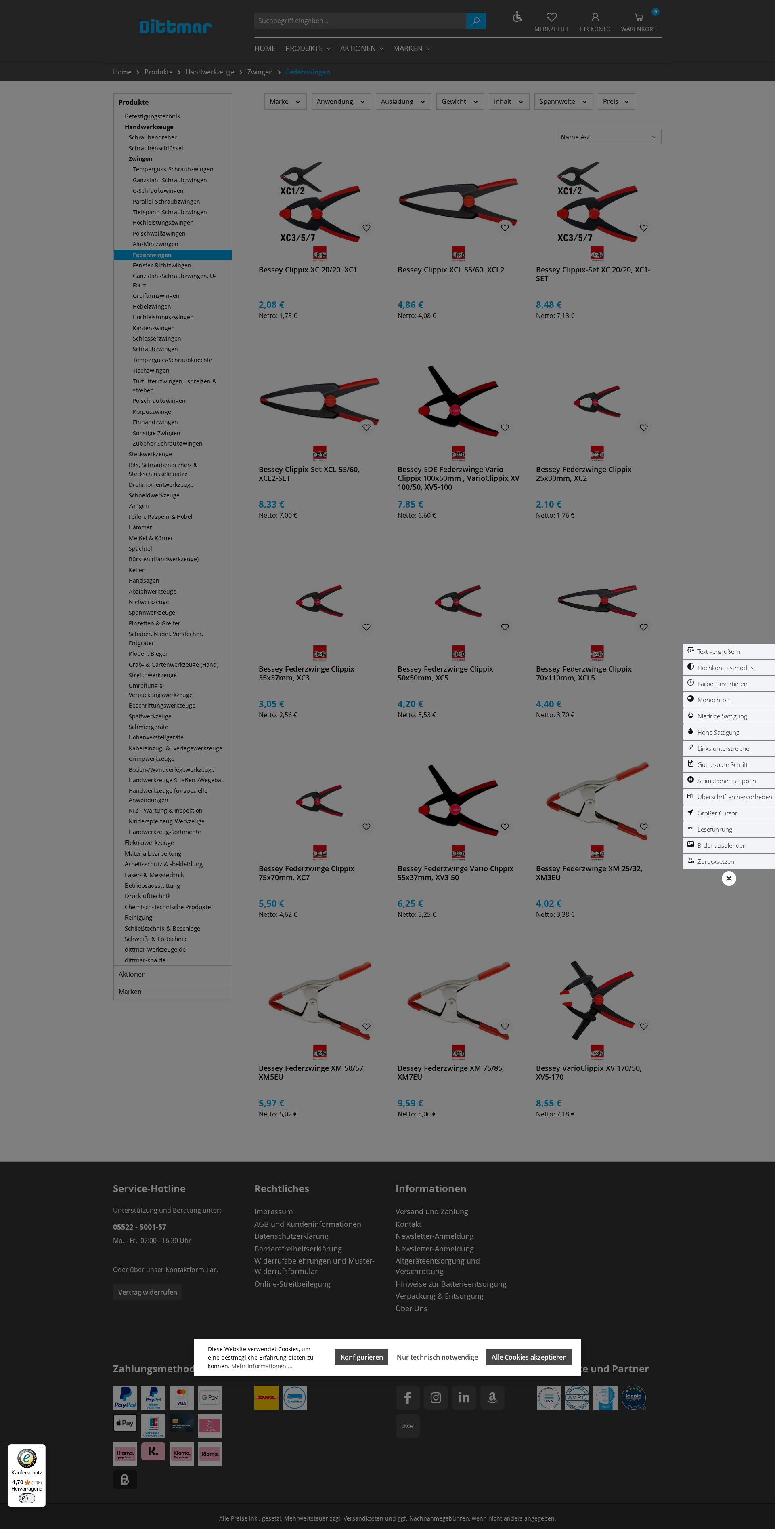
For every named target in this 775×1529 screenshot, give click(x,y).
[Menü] (41, 1449)
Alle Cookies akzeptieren (529, 1357)
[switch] (729, 651)
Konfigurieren (362, 1357)
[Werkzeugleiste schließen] (729, 878)
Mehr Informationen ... (262, 1366)
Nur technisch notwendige (437, 1357)
